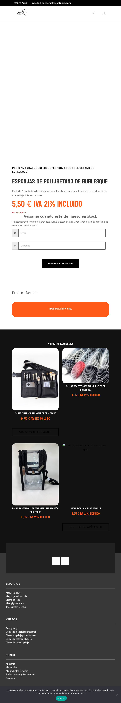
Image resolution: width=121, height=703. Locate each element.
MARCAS (28, 168)
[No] (117, 694)
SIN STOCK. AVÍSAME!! (60, 263)
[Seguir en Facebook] (65, 561)
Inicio (16, 168)
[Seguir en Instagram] (56, 561)
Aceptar (61, 698)
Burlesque (43, 168)
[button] (35, 423)
